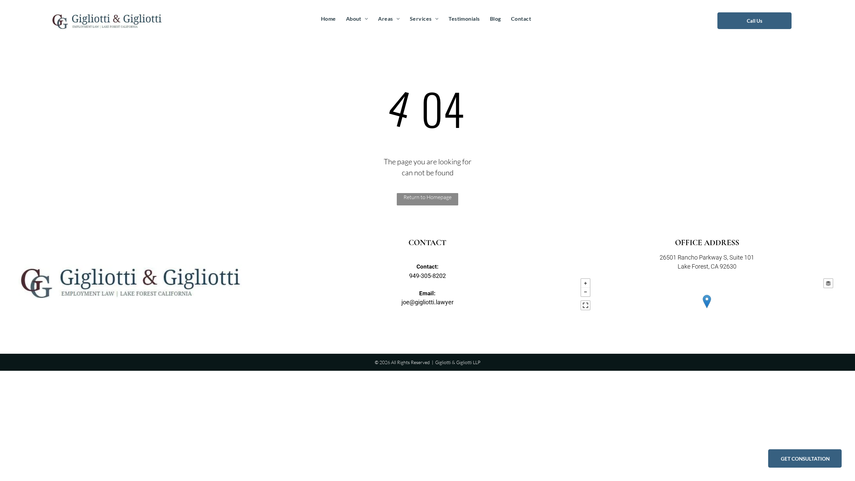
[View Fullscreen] (585, 305)
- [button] (585, 292)
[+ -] (707, 308)
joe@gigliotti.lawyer (427, 302)
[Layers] (828, 283)
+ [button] (585, 283)
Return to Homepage (427, 197)
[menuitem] (328, 18)
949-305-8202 (427, 275)
